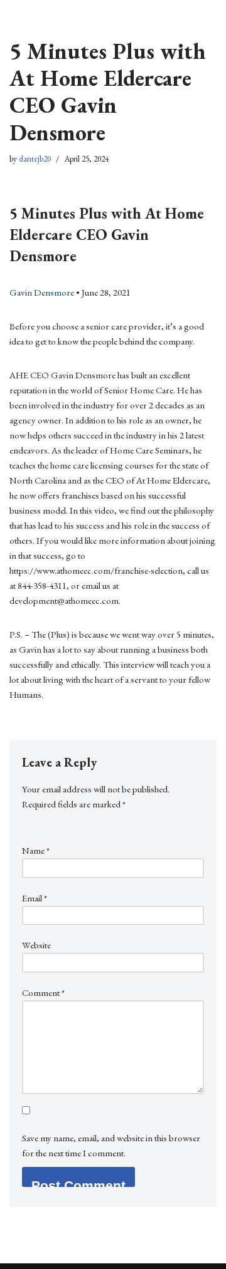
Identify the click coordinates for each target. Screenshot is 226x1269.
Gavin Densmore (41, 292)
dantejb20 (35, 158)
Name (36, 850)
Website (36, 945)
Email (34, 898)
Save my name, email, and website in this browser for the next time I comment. (111, 1145)
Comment (43, 992)
